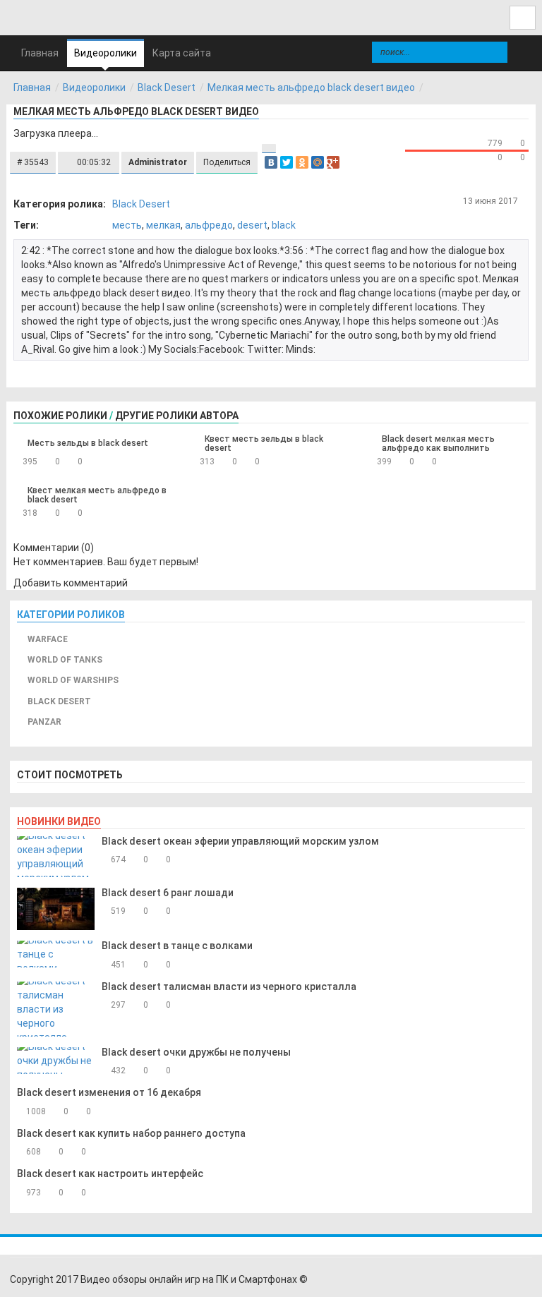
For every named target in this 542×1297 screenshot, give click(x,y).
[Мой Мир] (317, 162)
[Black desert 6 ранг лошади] (56, 909)
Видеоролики (105, 53)
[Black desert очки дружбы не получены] (56, 1060)
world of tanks (65, 660)
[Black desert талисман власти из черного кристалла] (56, 1009)
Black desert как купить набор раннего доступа (131, 1133)
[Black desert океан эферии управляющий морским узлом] (56, 856)
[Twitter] (286, 162)
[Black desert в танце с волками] (56, 954)
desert (252, 225)
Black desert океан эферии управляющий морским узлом (240, 841)
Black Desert (166, 87)
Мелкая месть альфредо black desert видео (311, 87)
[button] (33, 163)
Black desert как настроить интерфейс (110, 1173)
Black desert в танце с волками (177, 945)
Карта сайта (181, 53)
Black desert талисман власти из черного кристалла (229, 986)
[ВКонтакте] (271, 162)
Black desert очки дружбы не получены (196, 1052)
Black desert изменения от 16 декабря (109, 1092)
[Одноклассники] (302, 162)
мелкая (163, 225)
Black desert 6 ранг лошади (168, 892)
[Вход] (523, 18)
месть (127, 225)
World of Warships (73, 680)
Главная (32, 87)
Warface (48, 639)
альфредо (209, 225)
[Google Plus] (333, 162)
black (284, 225)
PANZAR (44, 722)
